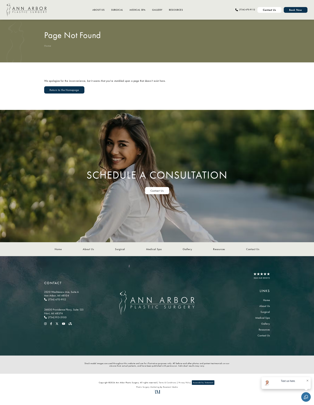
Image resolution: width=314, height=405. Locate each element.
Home (47, 45)
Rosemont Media (170, 387)
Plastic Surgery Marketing (147, 387)
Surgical (117, 9)
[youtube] (63, 323)
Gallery (157, 9)
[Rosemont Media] (157, 393)
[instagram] (45, 323)
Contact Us (157, 190)
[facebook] (51, 323)
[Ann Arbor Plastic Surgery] (27, 9)
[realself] (70, 323)
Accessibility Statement (203, 382)
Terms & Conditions (167, 382)
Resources (176, 9)
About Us (98, 9)
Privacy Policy (185, 382)
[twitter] (57, 323)
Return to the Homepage (64, 90)
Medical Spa (138, 9)
